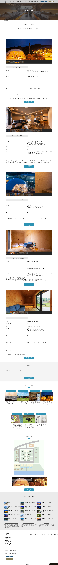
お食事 (20, 1)
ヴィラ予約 (44, 1)
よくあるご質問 (39, 1)
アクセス (32, 1)
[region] (29, 51)
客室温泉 (18, 1)
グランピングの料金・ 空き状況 (28, 102)
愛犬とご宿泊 (28, 1)
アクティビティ (24, 1)
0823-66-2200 (13, 550)
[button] (7, 49)
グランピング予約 (50, 1)
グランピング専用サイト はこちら (29, 490)
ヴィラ (11, 1)
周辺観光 (35, 1)
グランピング (14, 1)
